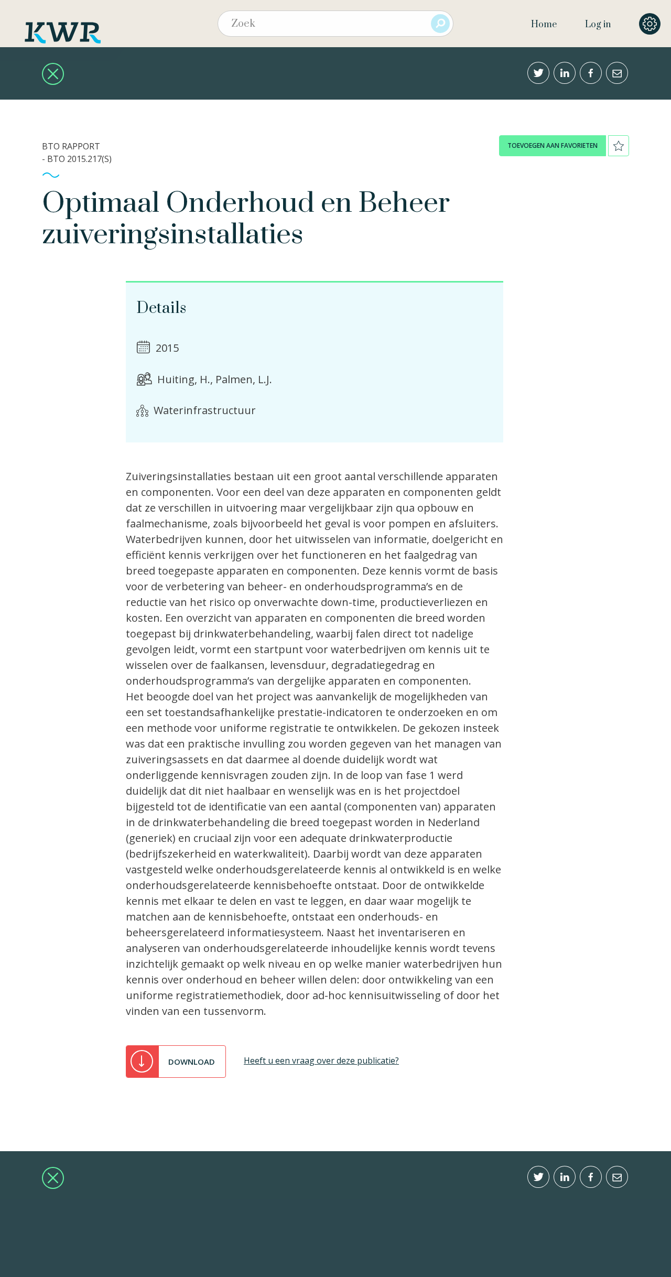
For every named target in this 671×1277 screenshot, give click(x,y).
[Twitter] (538, 73)
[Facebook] (591, 73)
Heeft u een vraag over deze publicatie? (321, 1060)
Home (544, 24)
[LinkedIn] (565, 73)
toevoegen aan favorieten (552, 145)
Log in (598, 24)
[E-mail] (617, 73)
